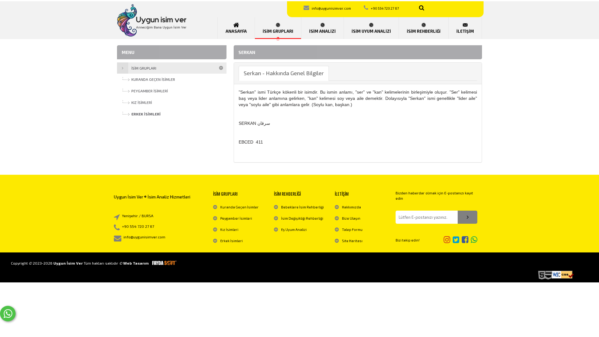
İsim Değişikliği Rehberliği (302, 218)
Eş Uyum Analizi (294, 229)
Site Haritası (352, 241)
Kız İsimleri (229, 229)
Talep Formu (352, 229)
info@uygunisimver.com (331, 8)
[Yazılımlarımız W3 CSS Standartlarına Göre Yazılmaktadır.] (563, 275)
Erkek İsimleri (231, 241)
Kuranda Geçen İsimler (239, 207)
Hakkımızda (351, 207)
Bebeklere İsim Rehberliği (302, 207)
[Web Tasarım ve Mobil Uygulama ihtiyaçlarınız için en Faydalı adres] (164, 263)
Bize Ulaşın (351, 218)
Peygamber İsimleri (236, 218)
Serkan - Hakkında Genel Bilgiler (284, 73)
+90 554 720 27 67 (385, 8)
